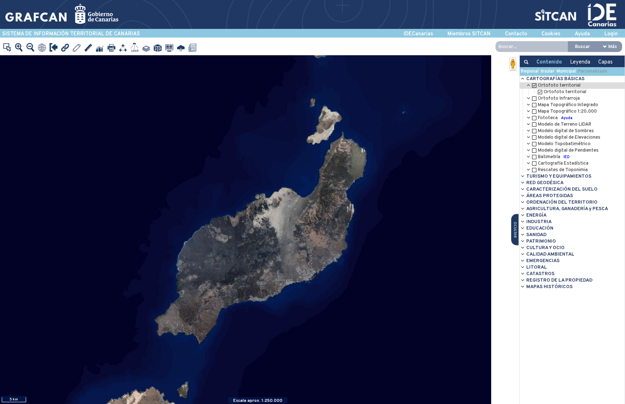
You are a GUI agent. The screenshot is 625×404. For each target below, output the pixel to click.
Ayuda (582, 34)
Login (611, 34)
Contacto (516, 34)
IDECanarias (418, 34)
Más (612, 47)
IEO (567, 157)
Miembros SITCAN (468, 34)
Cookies (550, 34)
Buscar (582, 47)
